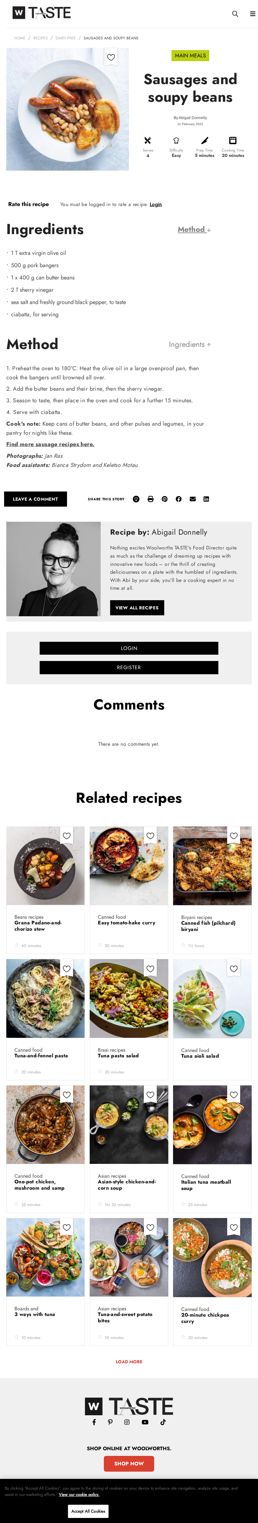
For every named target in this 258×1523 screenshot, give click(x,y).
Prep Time (204, 150)
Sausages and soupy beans (111, 38)
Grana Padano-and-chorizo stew (38, 926)
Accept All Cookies (88, 1511)
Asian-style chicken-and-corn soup (127, 1185)
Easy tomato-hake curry (127, 922)
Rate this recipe (28, 204)
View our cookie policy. (79, 1494)
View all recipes (137, 608)
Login (156, 204)
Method (192, 229)
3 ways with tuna (35, 1314)
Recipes (40, 38)
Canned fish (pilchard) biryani (208, 926)
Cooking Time (233, 150)
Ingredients (188, 344)
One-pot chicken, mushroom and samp (40, 1185)
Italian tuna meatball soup (206, 1185)
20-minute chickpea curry (205, 1318)
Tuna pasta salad (119, 1055)
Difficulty (176, 150)
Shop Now (129, 1463)
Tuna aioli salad (201, 1056)
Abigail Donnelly (193, 118)
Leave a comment (35, 499)
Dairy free (66, 38)
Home (19, 38)
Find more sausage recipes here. (50, 444)
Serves (148, 150)
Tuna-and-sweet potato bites (125, 1317)
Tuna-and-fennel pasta (42, 1055)
